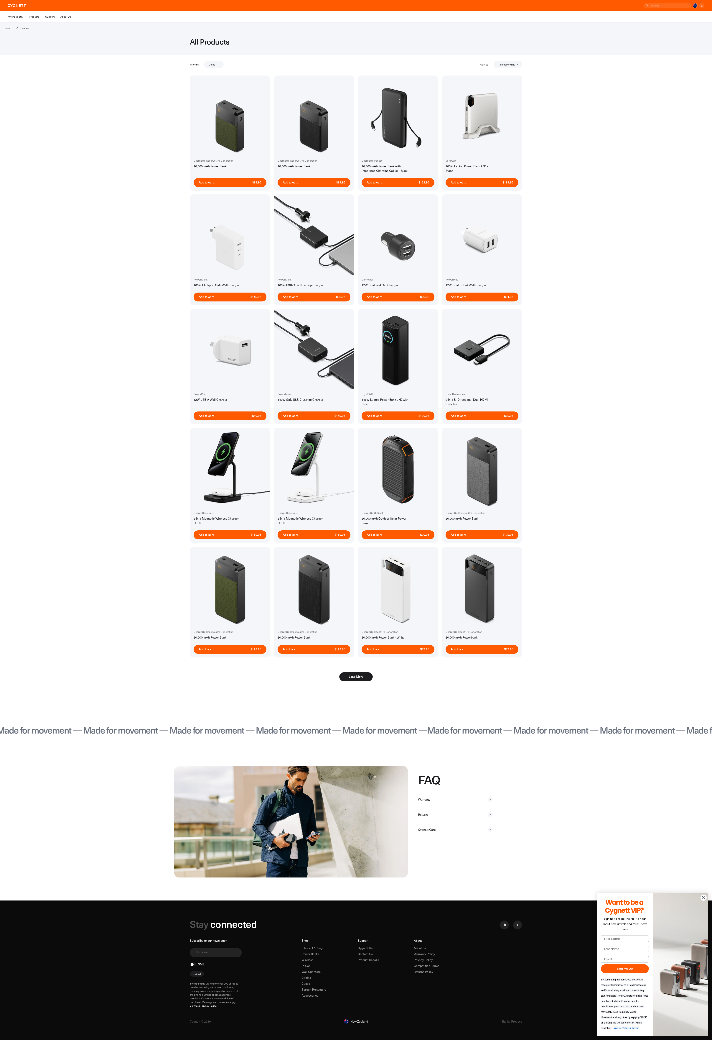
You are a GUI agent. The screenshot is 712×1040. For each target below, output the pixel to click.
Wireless (307, 960)
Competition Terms (426, 966)
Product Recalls (368, 960)
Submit (197, 974)
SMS (201, 964)
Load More (356, 676)
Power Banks (310, 954)
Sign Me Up (625, 969)
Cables (306, 978)
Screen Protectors (314, 989)
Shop (305, 940)
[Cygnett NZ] (17, 5)
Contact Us (365, 954)
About (418, 940)
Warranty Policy (424, 954)
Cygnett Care (366, 948)
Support (363, 940)
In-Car (306, 966)
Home (7, 27)
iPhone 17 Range (313, 948)
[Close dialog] (703, 897)
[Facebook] (517, 925)
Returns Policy (423, 972)
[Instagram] (504, 925)
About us (420, 948)
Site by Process (511, 1021)
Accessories (310, 995)
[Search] (647, 5)
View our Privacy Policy (203, 1006)
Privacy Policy (423, 960)
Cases (306, 983)
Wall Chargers (311, 972)
